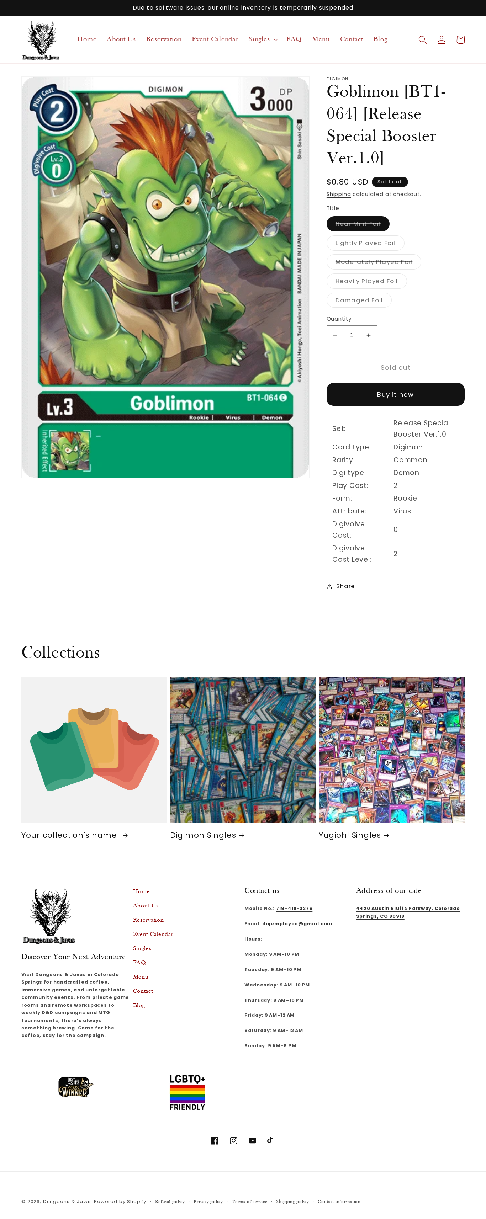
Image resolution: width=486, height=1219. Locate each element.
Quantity (339, 319)
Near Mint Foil (363, 225)
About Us (146, 906)
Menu (141, 977)
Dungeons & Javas (67, 1201)
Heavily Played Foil (371, 282)
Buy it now (395, 394)
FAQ (139, 963)
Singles (142, 949)
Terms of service (249, 1201)
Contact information (339, 1201)
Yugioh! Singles (350, 835)
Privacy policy (208, 1201)
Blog (139, 1005)
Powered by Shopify (120, 1201)
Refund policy (170, 1201)
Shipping (339, 194)
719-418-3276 (294, 908)
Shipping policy (292, 1201)
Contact (143, 991)
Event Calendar (153, 934)
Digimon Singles (203, 835)
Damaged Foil (364, 302)
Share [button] (345, 586)
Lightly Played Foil (370, 244)
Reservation (148, 920)
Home (141, 892)
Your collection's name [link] (70, 835)
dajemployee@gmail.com (297, 923)
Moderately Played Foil (378, 263)
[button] (262, 39)
